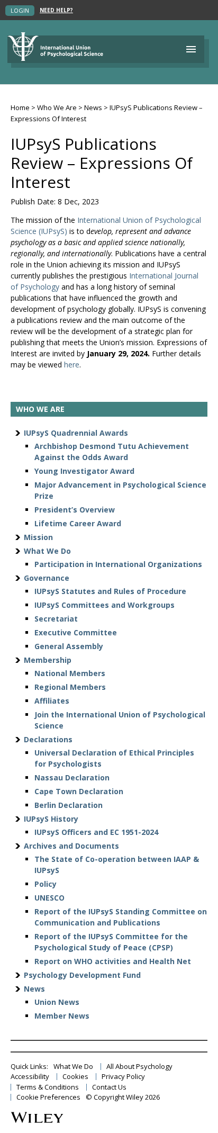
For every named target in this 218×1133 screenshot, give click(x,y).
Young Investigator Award (84, 471)
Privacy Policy (123, 1076)
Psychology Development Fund (82, 975)
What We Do (47, 551)
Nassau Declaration (72, 777)
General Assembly (68, 646)
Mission (38, 537)
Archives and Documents (71, 846)
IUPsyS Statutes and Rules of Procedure (110, 591)
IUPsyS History (51, 819)
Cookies (75, 1076)
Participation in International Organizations (118, 564)
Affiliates (51, 701)
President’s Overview (74, 510)
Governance (46, 578)
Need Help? (56, 10)
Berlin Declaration (68, 805)
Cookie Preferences (48, 1097)
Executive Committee (75, 632)
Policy (45, 884)
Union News (56, 1002)
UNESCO (49, 898)
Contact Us (109, 1087)
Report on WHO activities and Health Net (112, 961)
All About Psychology (139, 1066)
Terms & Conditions (47, 1087)
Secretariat (56, 619)
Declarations (48, 739)
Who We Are (57, 107)
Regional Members (70, 687)
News (93, 107)
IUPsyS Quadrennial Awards (76, 433)
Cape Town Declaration (78, 791)
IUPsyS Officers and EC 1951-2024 (96, 832)
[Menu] (191, 49)
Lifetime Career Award (77, 523)
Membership (47, 660)
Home (20, 107)
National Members (69, 673)
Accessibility (30, 1076)
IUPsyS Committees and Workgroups (104, 605)
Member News (61, 1016)
